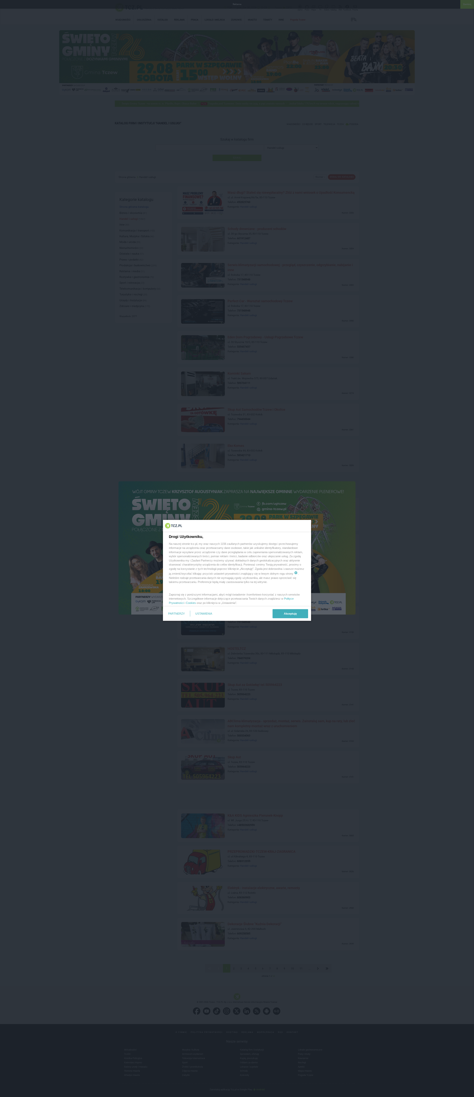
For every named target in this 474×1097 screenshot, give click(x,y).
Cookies (191, 602)
